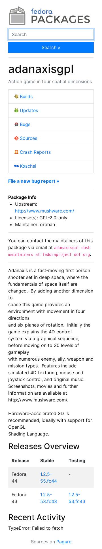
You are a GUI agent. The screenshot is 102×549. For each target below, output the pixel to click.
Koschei (28, 166)
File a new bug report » (33, 181)
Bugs (25, 124)
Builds (26, 96)
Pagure (63, 541)
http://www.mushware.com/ (44, 211)
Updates (29, 110)
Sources (28, 138)
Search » (51, 47)
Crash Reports (35, 152)
